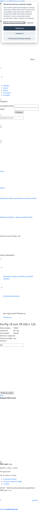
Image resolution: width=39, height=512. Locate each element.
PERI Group (4, 1)
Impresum (30, 22)
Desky (2, 188)
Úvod (2, 171)
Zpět (1, 396)
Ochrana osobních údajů (12, 481)
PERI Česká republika (17, 1)
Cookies (6, 484)
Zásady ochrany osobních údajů (14, 22)
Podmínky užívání (9, 479)
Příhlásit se (7, 317)
